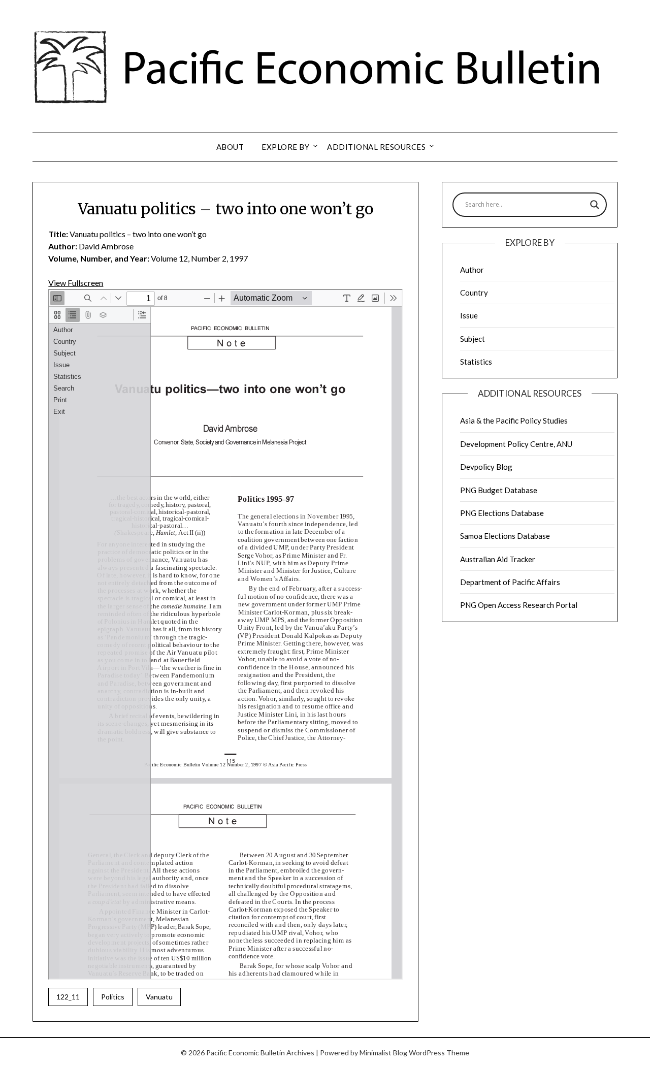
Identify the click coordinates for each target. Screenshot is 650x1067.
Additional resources (376, 146)
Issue (469, 315)
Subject (472, 338)
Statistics (476, 361)
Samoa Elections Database (505, 535)
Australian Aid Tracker (497, 559)
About (230, 146)
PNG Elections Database (502, 513)
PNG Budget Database (498, 490)
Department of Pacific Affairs (510, 582)
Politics (112, 996)
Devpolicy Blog (486, 466)
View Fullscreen (75, 282)
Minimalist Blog (383, 1052)
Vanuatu (159, 996)
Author (472, 269)
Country (474, 292)
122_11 (68, 996)
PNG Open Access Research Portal (518, 604)
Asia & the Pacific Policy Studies (514, 420)
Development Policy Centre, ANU (516, 443)
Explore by (285, 146)
